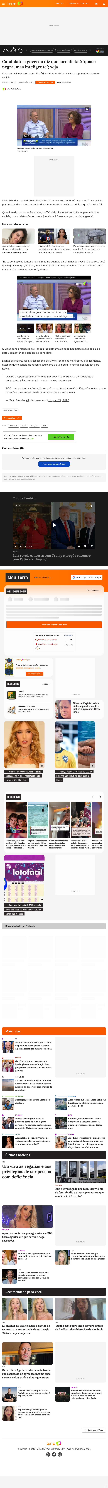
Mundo (18, 1058)
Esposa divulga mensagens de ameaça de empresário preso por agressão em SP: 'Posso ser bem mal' (34, 1413)
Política (13, 426)
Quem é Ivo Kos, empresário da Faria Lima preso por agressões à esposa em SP (34, 1393)
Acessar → (47, 683)
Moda (17, 1134)
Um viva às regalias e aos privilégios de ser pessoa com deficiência (26, 1172)
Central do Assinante (79, 4)
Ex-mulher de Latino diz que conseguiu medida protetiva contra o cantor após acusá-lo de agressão (88, 1256)
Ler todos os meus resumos (54, 624)
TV (16, 1039)
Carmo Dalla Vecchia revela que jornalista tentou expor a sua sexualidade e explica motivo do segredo (33, 1277)
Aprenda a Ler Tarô (34, 674)
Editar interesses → (94, 590)
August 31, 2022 (58, 400)
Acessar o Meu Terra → (42, 577)
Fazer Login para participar (54, 464)
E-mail (96, 4)
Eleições (34, 426)
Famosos (18, 1115)
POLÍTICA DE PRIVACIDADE (78, 1449)
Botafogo (19, 1096)
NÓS (44, 426)
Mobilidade (19, 1077)
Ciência (71, 1134)
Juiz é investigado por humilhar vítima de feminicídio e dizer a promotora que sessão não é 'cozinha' (79, 1192)
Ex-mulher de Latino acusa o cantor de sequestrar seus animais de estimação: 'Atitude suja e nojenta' (26, 1329)
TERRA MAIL (60, 4)
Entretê (74, 1388)
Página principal (15, 4)
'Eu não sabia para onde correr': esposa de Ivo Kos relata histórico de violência (79, 1327)
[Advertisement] (75, 1276)
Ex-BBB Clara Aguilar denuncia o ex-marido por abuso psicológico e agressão (34, 1256)
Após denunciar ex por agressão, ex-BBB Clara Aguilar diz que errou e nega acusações (27, 1236)
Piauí (24, 426)
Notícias (16, 552)
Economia (72, 1096)
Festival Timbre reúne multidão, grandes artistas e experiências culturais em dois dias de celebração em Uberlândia (86, 1394)
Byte (70, 1115)
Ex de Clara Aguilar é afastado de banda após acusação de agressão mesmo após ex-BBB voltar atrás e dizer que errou (26, 1373)
